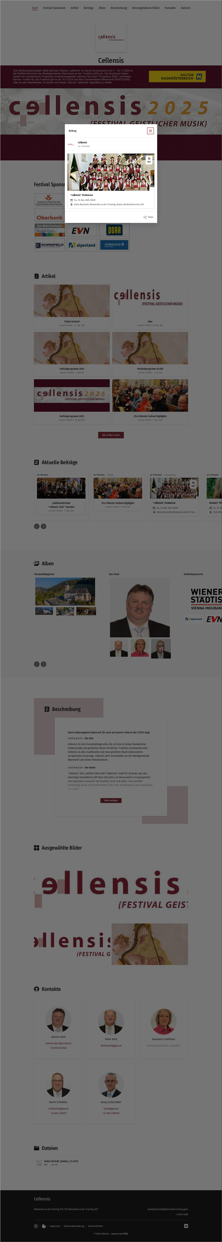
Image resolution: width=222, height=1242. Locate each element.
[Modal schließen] (111, 621)
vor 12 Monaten (84, 146)
